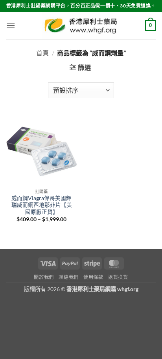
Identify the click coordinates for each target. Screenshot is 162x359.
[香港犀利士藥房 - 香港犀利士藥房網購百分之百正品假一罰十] (81, 25)
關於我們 (43, 277)
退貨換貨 (118, 277)
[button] (10, 25)
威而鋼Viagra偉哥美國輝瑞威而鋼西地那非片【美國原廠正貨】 (41, 205)
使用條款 (93, 277)
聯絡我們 (68, 277)
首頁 (42, 52)
